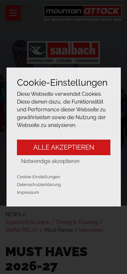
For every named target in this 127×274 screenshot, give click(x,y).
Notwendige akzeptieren (50, 161)
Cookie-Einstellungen (38, 176)
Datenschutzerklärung (39, 184)
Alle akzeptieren (63, 147)
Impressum (28, 192)
